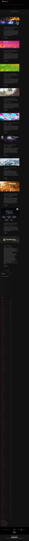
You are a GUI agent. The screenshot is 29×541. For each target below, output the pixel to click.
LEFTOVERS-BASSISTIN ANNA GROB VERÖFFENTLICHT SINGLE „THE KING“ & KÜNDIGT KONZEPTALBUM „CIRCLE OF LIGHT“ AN (6, 279)
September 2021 (3, 390)
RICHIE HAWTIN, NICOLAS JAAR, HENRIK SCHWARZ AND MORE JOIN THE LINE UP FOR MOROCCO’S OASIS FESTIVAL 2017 (11, 100)
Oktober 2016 (3, 483)
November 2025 (3, 313)
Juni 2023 (2, 357)
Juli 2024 (2, 338)
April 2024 (2, 343)
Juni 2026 (2, 302)
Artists (2, 522)
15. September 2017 (10, 29)
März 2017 (2, 475)
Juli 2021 (2, 393)
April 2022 (2, 379)
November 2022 (3, 368)
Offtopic (19, 4)
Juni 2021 (2, 395)
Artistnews (15, 4)
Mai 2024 (2, 341)
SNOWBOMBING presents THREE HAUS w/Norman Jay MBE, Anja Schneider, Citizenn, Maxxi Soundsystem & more (11, 194)
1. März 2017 (10, 102)
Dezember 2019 (3, 423)
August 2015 (2, 505)
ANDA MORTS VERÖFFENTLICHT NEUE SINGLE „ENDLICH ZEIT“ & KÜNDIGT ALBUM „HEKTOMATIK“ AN (6, 288)
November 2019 (3, 425)
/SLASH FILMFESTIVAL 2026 (5, 294)
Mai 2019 (2, 434)
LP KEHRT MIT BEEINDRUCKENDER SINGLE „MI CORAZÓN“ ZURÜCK (6, 292)
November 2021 (3, 387)
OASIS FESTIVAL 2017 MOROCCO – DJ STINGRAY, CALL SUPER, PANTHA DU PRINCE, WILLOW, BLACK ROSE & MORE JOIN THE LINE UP (11, 75)
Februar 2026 (2, 308)
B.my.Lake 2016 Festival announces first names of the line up (11, 123)
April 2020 (2, 417)
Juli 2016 (2, 488)
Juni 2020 (2, 414)
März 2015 (2, 513)
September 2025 (3, 316)
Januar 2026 (2, 310)
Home (4, 4)
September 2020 (3, 409)
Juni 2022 (2, 376)
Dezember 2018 (3, 442)
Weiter (5, 85)
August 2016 (2, 486)
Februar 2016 (2, 496)
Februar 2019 (2, 439)
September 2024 (3, 335)
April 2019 (2, 436)
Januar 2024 (2, 346)
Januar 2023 (2, 365)
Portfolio (23, 4)
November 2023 (3, 349)
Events (7, 4)
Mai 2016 (2, 491)
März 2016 (2, 494)
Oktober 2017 (3, 464)
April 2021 (2, 398)
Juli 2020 (2, 412)
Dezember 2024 (3, 330)
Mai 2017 (2, 472)
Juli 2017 (2, 469)
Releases (5, 525)
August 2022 (2, 373)
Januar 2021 (2, 403)
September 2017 (3, 466)
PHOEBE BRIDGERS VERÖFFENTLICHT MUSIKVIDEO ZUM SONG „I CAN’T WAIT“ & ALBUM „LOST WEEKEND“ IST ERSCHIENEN (6, 284)
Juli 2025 (2, 319)
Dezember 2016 (3, 480)
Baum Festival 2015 (7, 245)
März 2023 (2, 362)
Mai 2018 (2, 453)
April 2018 (2, 455)
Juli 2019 (2, 431)
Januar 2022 (2, 384)
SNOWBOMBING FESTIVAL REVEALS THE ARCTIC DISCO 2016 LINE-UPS (10, 224)
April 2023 (2, 360)
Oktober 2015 (3, 502)
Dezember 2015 (3, 499)
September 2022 (3, 371)
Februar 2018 (2, 458)
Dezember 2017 (3, 461)
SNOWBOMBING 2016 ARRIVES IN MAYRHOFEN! (10, 168)
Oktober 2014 (3, 516)
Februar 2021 (2, 401)
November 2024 (3, 332)
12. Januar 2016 (10, 225)
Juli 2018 (2, 450)
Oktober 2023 (3, 351)
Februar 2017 (2, 477)
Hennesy (5, 29)
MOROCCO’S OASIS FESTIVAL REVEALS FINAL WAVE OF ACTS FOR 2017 (11, 51)
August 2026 (2, 299)
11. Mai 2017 (10, 77)
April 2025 (2, 324)
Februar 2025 (2, 327)
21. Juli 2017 (10, 52)
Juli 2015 (2, 507)
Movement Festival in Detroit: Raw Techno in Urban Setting (10, 145)
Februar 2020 (2, 420)
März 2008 (2, 518)
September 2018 (3, 447)
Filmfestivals (5, 522)
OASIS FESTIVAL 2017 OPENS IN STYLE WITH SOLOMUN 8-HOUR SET (11, 28)
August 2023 (2, 354)
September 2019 (3, 428)
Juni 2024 (2, 340)
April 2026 (2, 305)
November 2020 (3, 406)
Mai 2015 (2, 510)
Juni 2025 (2, 321)
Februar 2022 (2, 382)
